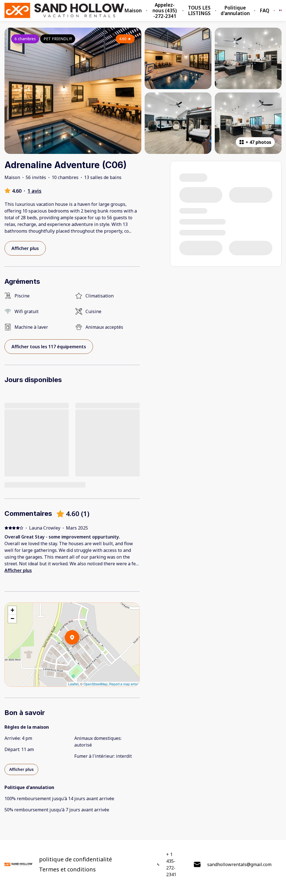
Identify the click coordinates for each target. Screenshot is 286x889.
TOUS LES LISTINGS (199, 10)
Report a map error (123, 683)
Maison (133, 10)
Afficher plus (18, 570)
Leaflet (73, 683)
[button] (79, 652)
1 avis (34, 190)
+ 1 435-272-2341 (171, 864)
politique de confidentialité (75, 859)
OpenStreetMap (96, 683)
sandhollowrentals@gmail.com (239, 864)
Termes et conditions (67, 869)
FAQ (264, 10)
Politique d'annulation (235, 10)
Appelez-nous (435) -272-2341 (164, 10)
